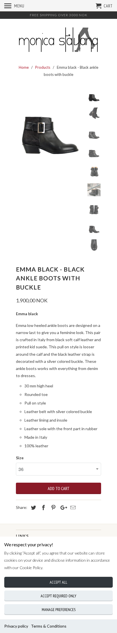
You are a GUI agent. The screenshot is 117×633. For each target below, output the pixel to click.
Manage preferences (59, 609)
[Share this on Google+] (62, 507)
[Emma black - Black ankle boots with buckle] (50, 123)
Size (20, 457)
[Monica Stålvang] (58, 40)
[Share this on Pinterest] (52, 507)
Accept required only (58, 595)
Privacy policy (16, 626)
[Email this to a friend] (72, 507)
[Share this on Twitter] (32, 507)
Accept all (58, 582)
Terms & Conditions (48, 626)
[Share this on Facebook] (42, 507)
